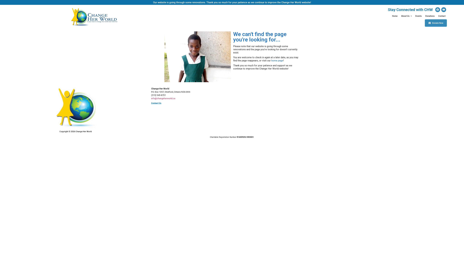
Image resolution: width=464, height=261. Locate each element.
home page (277, 60)
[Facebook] (437, 9)
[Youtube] (443, 9)
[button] (406, 16)
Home (395, 16)
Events (418, 16)
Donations (430, 16)
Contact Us (156, 103)
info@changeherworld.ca (163, 98)
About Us (405, 16)
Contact (442, 16)
